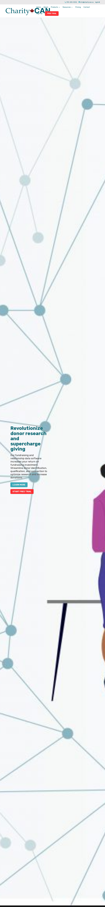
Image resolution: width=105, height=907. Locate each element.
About (45, 7)
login (97, 2)
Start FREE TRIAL (22, 491)
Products (54, 7)
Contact (86, 7)
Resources (67, 7)
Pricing (78, 7)
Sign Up (39, 13)
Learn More (19, 485)
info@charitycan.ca (87, 2)
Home (38, 7)
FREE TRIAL (51, 13)
